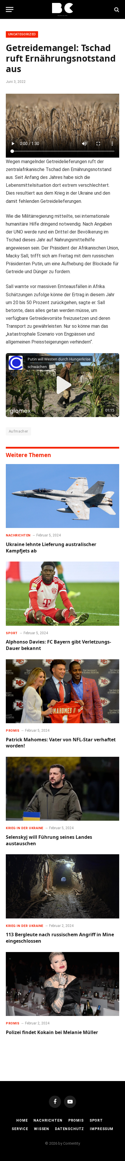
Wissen (41, 1129)
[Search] (116, 9)
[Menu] (9, 9)
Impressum (101, 1129)
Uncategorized (22, 34)
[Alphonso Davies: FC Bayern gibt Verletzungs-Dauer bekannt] (62, 593)
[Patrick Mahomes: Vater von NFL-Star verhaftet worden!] (62, 691)
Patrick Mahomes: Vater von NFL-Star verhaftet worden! (61, 742)
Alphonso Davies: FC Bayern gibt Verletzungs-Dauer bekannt (58, 645)
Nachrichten (47, 1120)
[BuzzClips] (62, 9)
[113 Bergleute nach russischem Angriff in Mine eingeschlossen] (62, 886)
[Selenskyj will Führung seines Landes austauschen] (62, 789)
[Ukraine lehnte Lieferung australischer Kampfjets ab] (62, 496)
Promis (76, 1120)
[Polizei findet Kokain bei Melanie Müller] (62, 984)
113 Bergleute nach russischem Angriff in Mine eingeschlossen (60, 937)
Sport (96, 1120)
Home (22, 1120)
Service (20, 1129)
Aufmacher (18, 431)
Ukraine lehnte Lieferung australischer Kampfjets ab (51, 547)
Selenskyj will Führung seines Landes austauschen (49, 840)
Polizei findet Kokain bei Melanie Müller (52, 1032)
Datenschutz (69, 1129)
